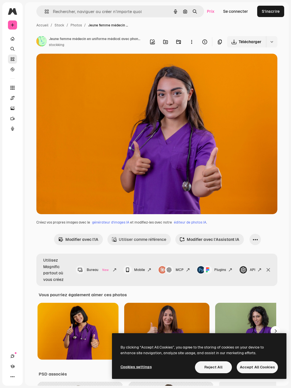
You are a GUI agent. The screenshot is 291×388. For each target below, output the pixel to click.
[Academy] (12, 366)
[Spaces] (12, 98)
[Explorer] (12, 69)
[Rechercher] (12, 48)
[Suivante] (276, 331)
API (252, 270)
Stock (59, 25)
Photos (76, 25)
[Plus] (12, 376)
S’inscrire (271, 11)
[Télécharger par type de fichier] (271, 41)
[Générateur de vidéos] (12, 118)
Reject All (213, 367)
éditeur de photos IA (190, 222)
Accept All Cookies (257, 367)
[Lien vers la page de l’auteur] (41, 42)
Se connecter (235, 11)
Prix (211, 11)
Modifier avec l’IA (81, 239)
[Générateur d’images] (12, 108)
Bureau (98, 270)
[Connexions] (12, 356)
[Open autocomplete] (44, 11)
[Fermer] (268, 270)
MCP (180, 270)
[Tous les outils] (12, 87)
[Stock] (12, 59)
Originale (74, 64)
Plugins (220, 270)
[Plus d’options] (191, 41)
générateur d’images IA (110, 222)
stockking (56, 45)
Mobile (139, 270)
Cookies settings (136, 366)
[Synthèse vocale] (12, 128)
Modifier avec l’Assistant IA (213, 239)
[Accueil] (12, 38)
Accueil (42, 25)
